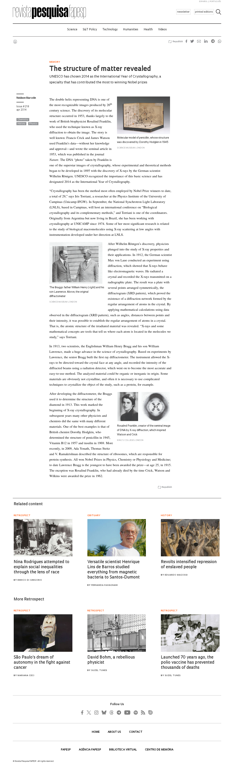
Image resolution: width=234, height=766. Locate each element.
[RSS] (142, 712)
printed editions (204, 12)
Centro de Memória (159, 749)
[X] (89, 712)
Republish (178, 42)
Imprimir (15, 41)
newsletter (183, 12)
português (215, 1)
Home (96, 732)
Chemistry (23, 120)
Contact (135, 732)
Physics (33, 124)
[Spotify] (135, 712)
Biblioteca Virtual (123, 749)
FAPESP (66, 749)
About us (115, 732)
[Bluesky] (103, 712)
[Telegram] (118, 712)
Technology (110, 29)
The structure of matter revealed (100, 69)
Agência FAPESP (90, 749)
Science (72, 29)
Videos (162, 29)
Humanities (130, 29)
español (203, 1)
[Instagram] (96, 712)
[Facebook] (83, 712)
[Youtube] (127, 712)
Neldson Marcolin (26, 98)
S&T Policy (90, 29)
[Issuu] (149, 712)
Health (148, 29)
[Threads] (111, 712)
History (21, 124)
